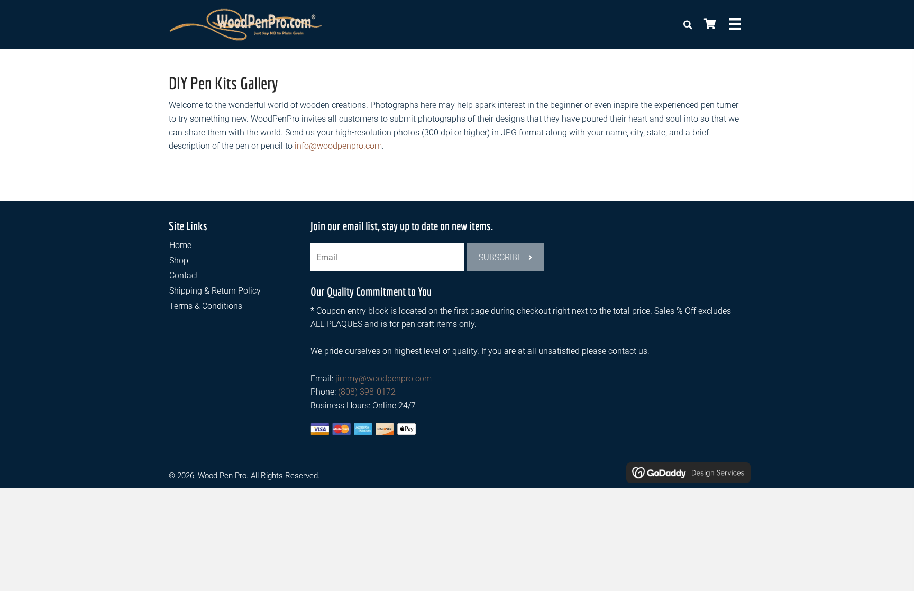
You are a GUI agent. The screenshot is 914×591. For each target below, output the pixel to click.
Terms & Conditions (205, 306)
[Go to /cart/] (709, 25)
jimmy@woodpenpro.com (383, 379)
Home (180, 245)
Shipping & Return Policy (215, 291)
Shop (178, 261)
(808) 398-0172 (367, 392)
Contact (183, 275)
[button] (505, 257)
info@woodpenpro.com (338, 146)
